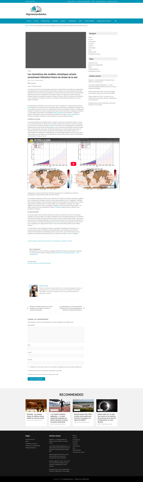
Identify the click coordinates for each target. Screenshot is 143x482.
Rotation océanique (57, 112)
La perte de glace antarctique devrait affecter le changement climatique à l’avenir (50, 241)
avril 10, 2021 (31, 80)
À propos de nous (71, 1)
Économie (55, 21)
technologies (72, 21)
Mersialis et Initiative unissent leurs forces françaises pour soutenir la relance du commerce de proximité (41, 308)
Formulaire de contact (112, 1)
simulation (52, 125)
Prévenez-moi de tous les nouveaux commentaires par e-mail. (45, 370)
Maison (29, 21)
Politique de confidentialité (83, 1)
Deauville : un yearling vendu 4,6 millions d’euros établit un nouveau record (35, 416)
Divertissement (90, 21)
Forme (29, 107)
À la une (36, 21)
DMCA (93, 1)
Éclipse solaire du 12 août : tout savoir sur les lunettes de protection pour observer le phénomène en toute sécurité (102, 98)
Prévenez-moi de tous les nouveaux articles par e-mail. (43, 374)
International (45, 21)
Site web (30, 359)
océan (54, 223)
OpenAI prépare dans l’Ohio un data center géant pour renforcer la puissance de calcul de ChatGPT (83, 417)
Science (100, 410)
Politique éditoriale (100, 1)
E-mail (30, 352)
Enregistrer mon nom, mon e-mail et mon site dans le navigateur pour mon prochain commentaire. (56, 367)
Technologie (54, 410)
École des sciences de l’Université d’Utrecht (39, 263)
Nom (29, 345)
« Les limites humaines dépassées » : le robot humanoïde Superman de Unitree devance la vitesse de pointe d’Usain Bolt (102, 86)
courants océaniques (71, 114)
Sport (80, 21)
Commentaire (31, 325)
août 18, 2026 (30, 420)
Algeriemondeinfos (68, 479)
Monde (29, 71)
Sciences (63, 21)
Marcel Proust (39, 80)
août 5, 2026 (101, 424)
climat (69, 233)
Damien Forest (38, 420)
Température (58, 207)
